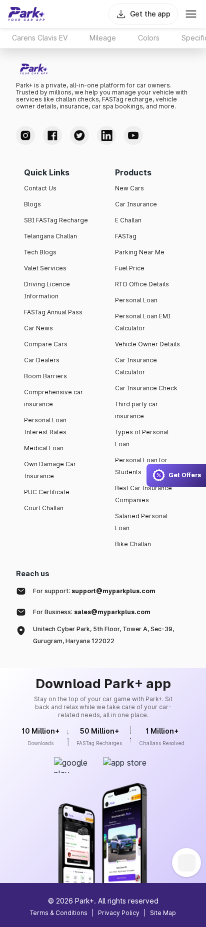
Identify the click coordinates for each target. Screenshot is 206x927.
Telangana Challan (50, 236)
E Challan (128, 220)
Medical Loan (44, 448)
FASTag (125, 236)
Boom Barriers (45, 376)
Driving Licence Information (47, 290)
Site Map (163, 913)
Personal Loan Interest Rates (45, 426)
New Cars (129, 188)
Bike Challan (133, 544)
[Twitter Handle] (79, 135)
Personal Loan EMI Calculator (142, 322)
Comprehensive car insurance (53, 398)
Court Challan (44, 508)
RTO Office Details (142, 284)
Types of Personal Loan (141, 438)
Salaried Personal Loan (141, 522)
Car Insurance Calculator (136, 366)
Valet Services (45, 268)
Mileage (103, 37)
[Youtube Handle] (133, 135)
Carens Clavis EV (40, 37)
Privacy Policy (119, 913)
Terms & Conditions (59, 913)
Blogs (32, 204)
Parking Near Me (139, 252)
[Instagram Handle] (25, 135)
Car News (38, 328)
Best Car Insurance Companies (143, 494)
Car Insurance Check (146, 388)
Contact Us (40, 188)
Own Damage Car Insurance (50, 470)
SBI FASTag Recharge (56, 220)
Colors (149, 37)
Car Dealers (42, 360)
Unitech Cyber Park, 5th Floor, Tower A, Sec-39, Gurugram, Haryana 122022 (103, 635)
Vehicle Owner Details (147, 344)
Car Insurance (136, 204)
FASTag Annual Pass (53, 312)
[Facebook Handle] (52, 135)
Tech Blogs (40, 252)
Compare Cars (46, 344)
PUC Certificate (47, 492)
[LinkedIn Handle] (106, 135)
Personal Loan (136, 300)
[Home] (26, 14)
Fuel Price (129, 268)
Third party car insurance (136, 410)
